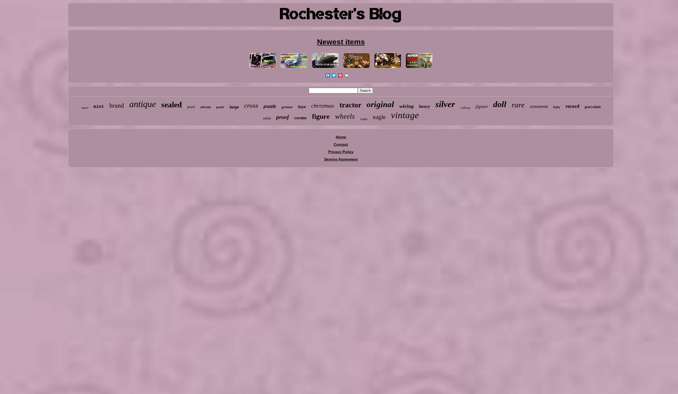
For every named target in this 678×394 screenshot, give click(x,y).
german (287, 107)
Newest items (341, 42)
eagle (379, 117)
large (234, 107)
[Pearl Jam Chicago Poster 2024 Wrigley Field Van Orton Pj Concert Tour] (263, 68)
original (380, 104)
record (572, 106)
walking (465, 107)
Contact (341, 144)
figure (321, 116)
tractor (350, 105)
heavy (424, 106)
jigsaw (481, 106)
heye (302, 106)
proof (282, 117)
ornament (539, 106)
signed (84, 107)
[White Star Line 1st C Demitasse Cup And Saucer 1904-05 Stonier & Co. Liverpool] (325, 68)
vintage (405, 115)
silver (445, 104)
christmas (322, 105)
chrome (205, 107)
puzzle (270, 106)
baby (556, 107)
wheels (345, 116)
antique (142, 104)
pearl (191, 107)
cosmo (300, 117)
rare (518, 104)
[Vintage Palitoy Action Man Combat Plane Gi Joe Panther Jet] (419, 68)
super (364, 119)
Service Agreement (341, 159)
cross (251, 105)
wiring (406, 106)
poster (220, 107)
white (267, 118)
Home (341, 137)
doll (499, 104)
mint (98, 106)
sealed (171, 104)
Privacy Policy (341, 152)
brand (116, 105)
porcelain (593, 107)
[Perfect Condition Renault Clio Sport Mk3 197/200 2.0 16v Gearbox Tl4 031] (294, 68)
